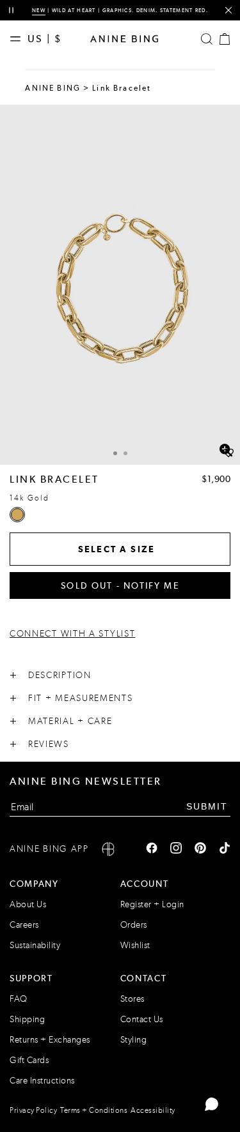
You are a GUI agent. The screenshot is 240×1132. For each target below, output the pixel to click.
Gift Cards (29, 1060)
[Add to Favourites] (228, 453)
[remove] (228, 10)
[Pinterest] (200, 849)
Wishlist (135, 945)
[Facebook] (151, 849)
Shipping (27, 1019)
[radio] (17, 514)
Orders (133, 924)
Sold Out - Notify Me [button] (120, 585)
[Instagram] (176, 849)
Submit (207, 806)
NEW (38, 10)
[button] (120, 285)
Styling (133, 1039)
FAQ (19, 998)
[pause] (11, 10)
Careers (24, 924)
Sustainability (35, 945)
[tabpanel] (120, 285)
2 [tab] (125, 453)
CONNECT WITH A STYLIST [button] (72, 633)
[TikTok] (224, 849)
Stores (132, 998)
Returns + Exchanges (50, 1039)
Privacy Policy (33, 1110)
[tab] (115, 451)
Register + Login (152, 904)
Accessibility (153, 1110)
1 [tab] (115, 453)
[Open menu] (19, 39)
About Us (28, 904)
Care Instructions (42, 1080)
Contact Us (141, 1019)
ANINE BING (53, 88)
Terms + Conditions (93, 1110)
